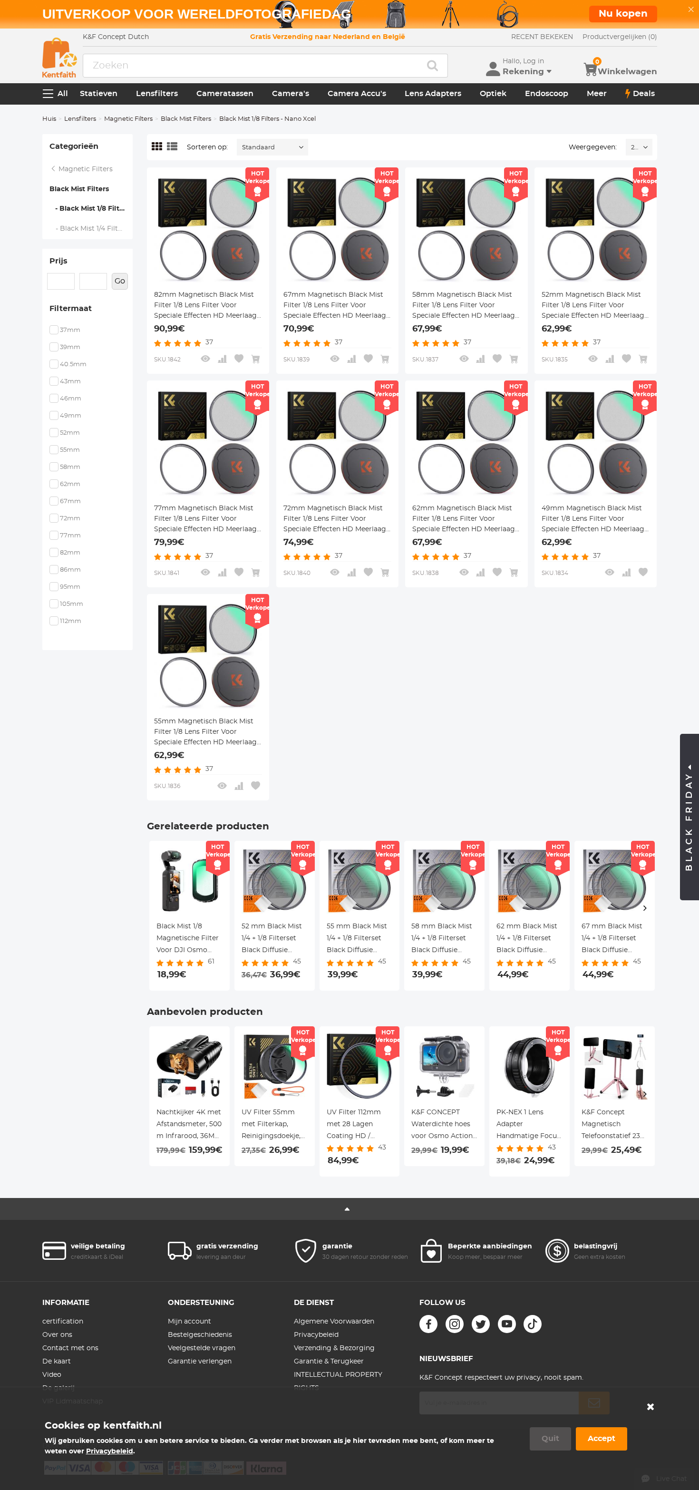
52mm (70, 433)
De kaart (56, 1361)
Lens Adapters (433, 93)
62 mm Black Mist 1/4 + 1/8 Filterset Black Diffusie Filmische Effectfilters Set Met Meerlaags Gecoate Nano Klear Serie (526, 939)
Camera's (290, 93)
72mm (70, 519)
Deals (644, 93)
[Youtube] (507, 1324)
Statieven (98, 93)
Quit (550, 1438)
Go (120, 281)
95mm (70, 587)
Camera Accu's (357, 93)
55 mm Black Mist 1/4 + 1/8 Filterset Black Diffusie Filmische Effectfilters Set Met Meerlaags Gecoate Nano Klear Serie (357, 939)
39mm (70, 347)
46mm (70, 399)
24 (634, 148)
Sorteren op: (207, 147)
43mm (70, 382)
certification (62, 1321)
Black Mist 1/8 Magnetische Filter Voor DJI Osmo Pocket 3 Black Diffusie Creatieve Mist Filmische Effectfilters (187, 939)
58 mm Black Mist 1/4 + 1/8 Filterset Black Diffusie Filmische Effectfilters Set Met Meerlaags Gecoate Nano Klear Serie (441, 939)
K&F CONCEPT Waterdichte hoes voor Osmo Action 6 (442, 1125)
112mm (70, 621)
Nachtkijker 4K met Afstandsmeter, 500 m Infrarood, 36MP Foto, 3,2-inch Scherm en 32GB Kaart (189, 1125)
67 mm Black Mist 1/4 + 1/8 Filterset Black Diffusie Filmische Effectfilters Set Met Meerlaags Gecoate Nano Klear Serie (612, 939)
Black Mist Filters (186, 119)
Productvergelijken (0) (619, 37)
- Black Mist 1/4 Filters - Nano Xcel (91, 228)
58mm (70, 467)
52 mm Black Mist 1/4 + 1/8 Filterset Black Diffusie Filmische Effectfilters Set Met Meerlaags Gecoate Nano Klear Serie (272, 939)
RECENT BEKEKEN (542, 37)
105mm (71, 604)
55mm (70, 450)
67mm (70, 501)
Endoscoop (546, 93)
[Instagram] (455, 1324)
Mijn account (189, 1321)
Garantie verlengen (200, 1361)
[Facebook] (428, 1324)
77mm (70, 536)
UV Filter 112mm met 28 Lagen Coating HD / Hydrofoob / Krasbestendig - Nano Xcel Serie (354, 1125)
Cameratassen (224, 93)
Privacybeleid (316, 1335)
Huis (49, 119)
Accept (601, 1438)
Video (51, 1375)
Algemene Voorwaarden (334, 1321)
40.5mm (73, 364)
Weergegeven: (593, 147)
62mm (70, 484)
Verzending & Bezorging (334, 1348)
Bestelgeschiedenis (200, 1335)
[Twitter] (481, 1324)
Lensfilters (157, 93)
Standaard (258, 148)
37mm (70, 330)
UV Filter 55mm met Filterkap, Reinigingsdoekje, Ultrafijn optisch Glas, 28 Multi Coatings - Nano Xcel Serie (271, 1125)
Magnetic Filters (128, 119)
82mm (70, 553)
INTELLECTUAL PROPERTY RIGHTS (338, 1382)
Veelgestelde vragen (201, 1348)
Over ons (57, 1335)
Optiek (493, 93)
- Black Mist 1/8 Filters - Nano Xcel (91, 208)
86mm (70, 570)
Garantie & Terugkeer (329, 1361)
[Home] (59, 58)
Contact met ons (70, 1348)
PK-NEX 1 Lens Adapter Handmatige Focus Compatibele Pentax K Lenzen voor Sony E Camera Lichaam (528, 1125)
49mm (70, 416)
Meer (597, 93)
